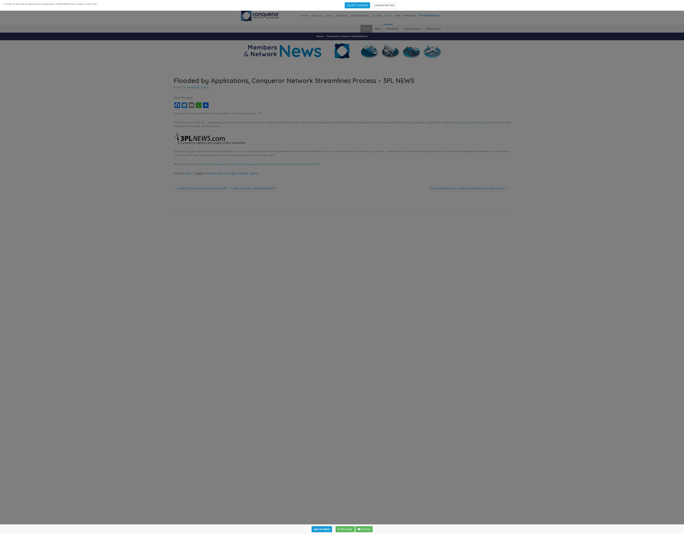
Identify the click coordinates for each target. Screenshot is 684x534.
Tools (398, 15)
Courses (377, 15)
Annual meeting (360, 15)
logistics (254, 173)
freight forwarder (238, 173)
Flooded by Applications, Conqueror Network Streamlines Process (467, 188)
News (388, 15)
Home (304, 15)
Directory (341, 15)
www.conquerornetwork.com (474, 122)
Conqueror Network (215, 173)
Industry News (412, 28)
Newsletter (392, 28)
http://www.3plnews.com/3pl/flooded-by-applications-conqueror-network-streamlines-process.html (260, 164)
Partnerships (433, 28)
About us (316, 15)
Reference (410, 15)
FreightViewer (430, 15)
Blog (377, 28)
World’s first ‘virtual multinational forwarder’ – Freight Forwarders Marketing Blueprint (227, 188)
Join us (329, 15)
